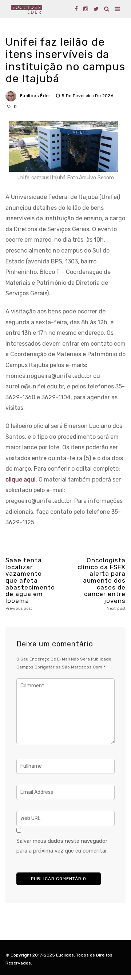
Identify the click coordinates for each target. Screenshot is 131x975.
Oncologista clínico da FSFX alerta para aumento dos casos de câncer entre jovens (102, 584)
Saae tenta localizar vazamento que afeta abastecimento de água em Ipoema (29, 584)
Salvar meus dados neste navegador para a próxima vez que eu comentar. (62, 846)
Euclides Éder (35, 95)
